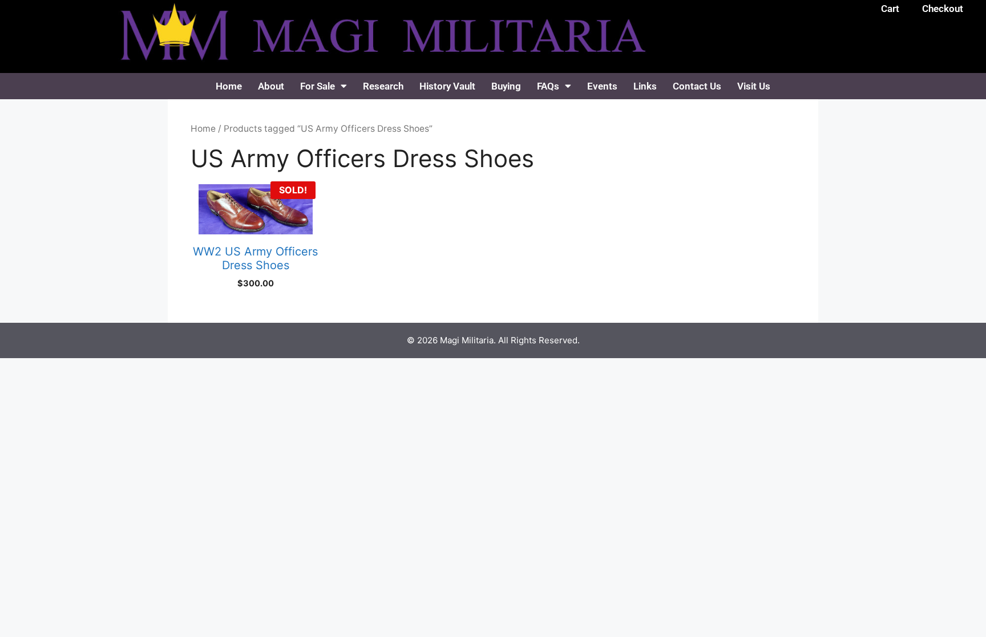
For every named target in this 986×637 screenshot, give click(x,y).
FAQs (548, 86)
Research (383, 86)
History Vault (447, 86)
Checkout (942, 8)
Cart (890, 8)
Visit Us (753, 86)
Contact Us (697, 86)
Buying (506, 86)
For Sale (317, 86)
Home (229, 86)
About (271, 86)
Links (645, 86)
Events (602, 86)
